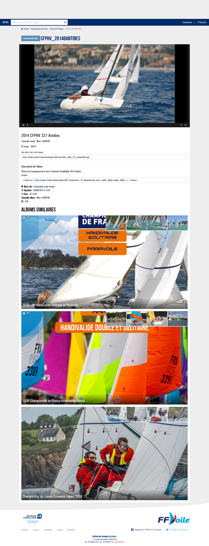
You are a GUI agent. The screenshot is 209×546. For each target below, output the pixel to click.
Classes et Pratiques (57, 29)
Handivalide (39, 186)
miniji (46, 186)
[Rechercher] (65, 22)
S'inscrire (202, 22)
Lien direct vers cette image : (32, 152)
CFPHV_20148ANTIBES (60, 39)
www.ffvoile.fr (119, 542)
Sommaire (71, 529)
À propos (24, 529)
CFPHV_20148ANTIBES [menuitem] (74, 29)
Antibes (52, 186)
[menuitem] (25, 29)
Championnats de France (39, 29)
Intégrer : (25, 175)
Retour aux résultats (30, 39)
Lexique (60, 529)
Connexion (187, 22)
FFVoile (170, 8)
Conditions (48, 529)
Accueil (26, 29)
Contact (36, 529)
